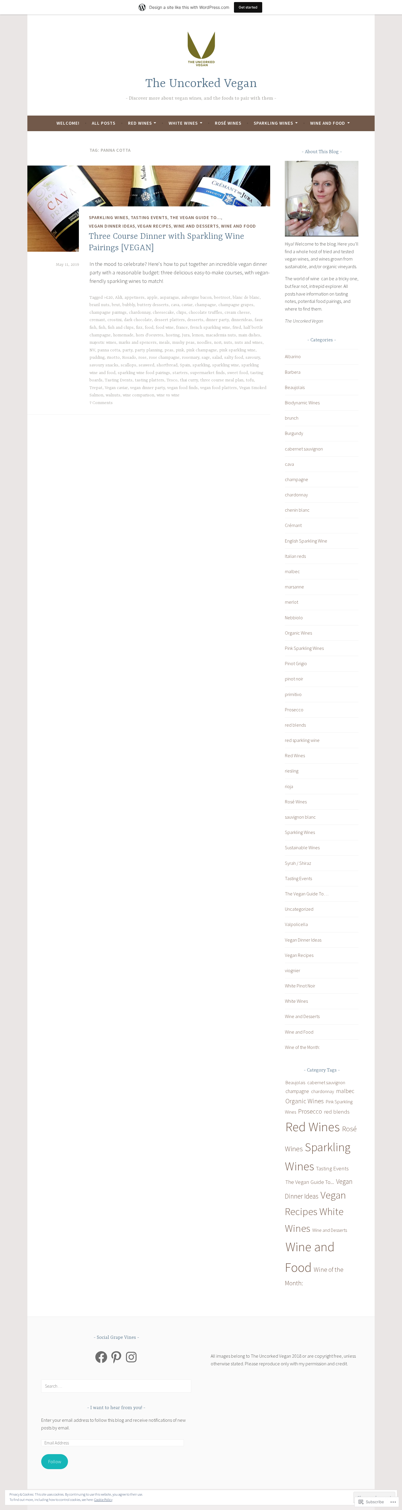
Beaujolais (295, 387)
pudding (96, 357)
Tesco (172, 380)
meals (164, 342)
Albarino (293, 356)
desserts (195, 320)
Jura (186, 335)
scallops (128, 365)
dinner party (217, 320)
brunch (291, 418)
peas (169, 350)
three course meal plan (221, 380)
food (149, 327)
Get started (248, 7)
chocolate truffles (205, 312)
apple (152, 297)
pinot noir (294, 679)
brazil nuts (99, 305)
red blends (295, 725)
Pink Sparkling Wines (304, 648)
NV (92, 350)
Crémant (293, 525)
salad (217, 357)
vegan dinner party (147, 388)
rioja (289, 786)
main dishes (249, 335)
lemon (197, 335)
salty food (233, 357)
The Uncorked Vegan (201, 84)
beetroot (222, 297)
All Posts (103, 123)
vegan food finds (182, 388)
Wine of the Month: (302, 1047)
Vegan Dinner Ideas (112, 226)
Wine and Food (327, 123)
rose (142, 357)
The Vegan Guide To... (195, 217)
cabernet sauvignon (304, 449)
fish (102, 327)
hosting (173, 335)
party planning (148, 350)
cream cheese (237, 312)
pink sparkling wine (237, 350)
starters (180, 373)
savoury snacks (103, 365)
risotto (113, 357)
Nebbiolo (294, 617)
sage (206, 357)
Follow (54, 1461)
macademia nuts (221, 335)
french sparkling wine (210, 327)
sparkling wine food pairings (144, 373)
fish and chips (121, 327)
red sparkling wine (302, 740)
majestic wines (102, 342)
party (127, 350)
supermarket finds (207, 373)
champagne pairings (108, 312)
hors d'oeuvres (149, 335)
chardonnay (139, 312)
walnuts (113, 395)
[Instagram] (131, 1357)
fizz (139, 327)
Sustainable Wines (302, 847)
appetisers (134, 297)
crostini (114, 320)
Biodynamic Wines (302, 403)
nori (217, 342)
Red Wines (140, 123)
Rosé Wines (228, 123)
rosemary (190, 357)
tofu (250, 380)
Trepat (95, 388)
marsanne (294, 587)
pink (180, 350)
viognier (292, 970)
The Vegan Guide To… (306, 894)
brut (116, 305)
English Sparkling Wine (306, 541)
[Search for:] (116, 1386)
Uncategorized (299, 909)
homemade (123, 335)
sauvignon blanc (300, 817)
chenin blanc (297, 510)
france (182, 327)
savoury (252, 357)
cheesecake (163, 312)
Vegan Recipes (154, 226)
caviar (187, 305)
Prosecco (294, 710)
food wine (165, 327)
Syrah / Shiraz (298, 863)
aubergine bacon (196, 297)
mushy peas (183, 342)
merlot (291, 602)
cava (175, 305)
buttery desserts (153, 305)
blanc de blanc (246, 297)
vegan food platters (218, 388)
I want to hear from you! (116, 1408)
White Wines (183, 123)
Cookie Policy (103, 1499)
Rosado (129, 357)
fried (236, 327)
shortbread (167, 365)
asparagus (169, 297)
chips (181, 312)
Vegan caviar (116, 388)
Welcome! (68, 123)
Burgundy (294, 433)
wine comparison (138, 395)
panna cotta (108, 350)
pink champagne (201, 350)
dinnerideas (241, 320)
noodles (204, 342)
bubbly (128, 305)
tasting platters (149, 380)
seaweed (146, 365)
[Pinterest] (116, 1357)
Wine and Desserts (196, 226)
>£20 (108, 297)
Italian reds (295, 556)
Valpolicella (296, 924)
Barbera (292, 372)
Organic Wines (298, 633)
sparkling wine (225, 365)
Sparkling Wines (273, 123)
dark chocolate (138, 320)
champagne (205, 305)
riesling (291, 771)
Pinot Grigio (296, 663)
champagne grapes (235, 305)
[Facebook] (101, 1357)
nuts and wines (249, 342)
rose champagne (164, 357)
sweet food (237, 373)
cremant (97, 320)
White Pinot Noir (300, 986)
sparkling (201, 365)
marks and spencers (138, 342)
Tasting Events (149, 217)
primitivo (293, 694)
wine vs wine (168, 395)
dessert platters (169, 320)
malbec (292, 571)
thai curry (189, 380)
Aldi (118, 297)
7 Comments (101, 403)
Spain (185, 365)
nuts (228, 342)
